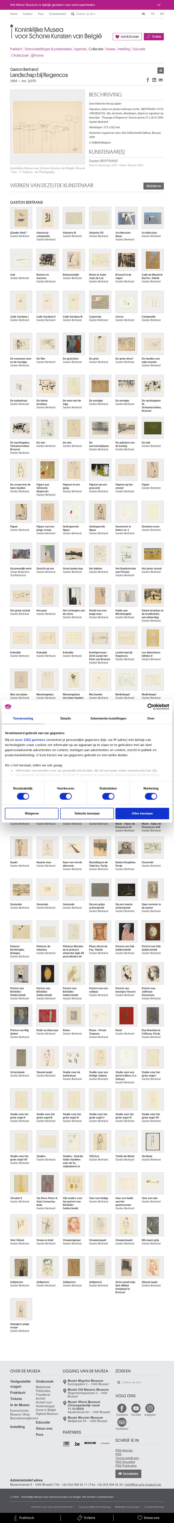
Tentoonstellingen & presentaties (48, 49)
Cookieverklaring (154, 1506)
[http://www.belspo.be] (66, 1444)
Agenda (80, 49)
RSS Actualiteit (125, 1462)
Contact (27, 13)
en (162, 13)
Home (13, 13)
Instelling (124, 49)
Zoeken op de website (73, 14)
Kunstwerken (160, 70)
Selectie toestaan (87, 813)
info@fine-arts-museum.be (143, 1484)
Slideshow (153, 186)
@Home (37, 55)
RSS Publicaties (126, 1465)
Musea (110, 49)
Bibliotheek (43, 1387)
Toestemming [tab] (23, 718)
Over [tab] (150, 718)
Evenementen (57, 13)
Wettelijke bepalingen (127, 1506)
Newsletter (131, 1474)
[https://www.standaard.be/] (105, 1443)
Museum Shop (20, 1414)
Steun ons (44, 1428)
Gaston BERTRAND (116, 163)
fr (152, 13)
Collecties (96, 49)
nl (143, 13)
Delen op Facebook (148, 80)
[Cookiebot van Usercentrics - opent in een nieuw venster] (150, 706)
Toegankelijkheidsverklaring (95, 1506)
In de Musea (19, 1404)
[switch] (66, 796)
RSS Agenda (124, 1450)
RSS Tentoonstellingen (127, 1456)
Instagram (150, 1414)
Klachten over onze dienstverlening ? (52, 1506)
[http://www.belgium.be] (77, 1444)
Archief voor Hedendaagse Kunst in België (46, 1406)
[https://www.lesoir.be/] (90, 1442)
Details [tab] (65, 718)
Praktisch (16, 49)
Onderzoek (20, 55)
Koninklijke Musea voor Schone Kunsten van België (11, 27)
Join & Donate (130, 36)
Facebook (122, 1414)
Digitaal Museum (47, 1414)
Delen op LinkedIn (154, 80)
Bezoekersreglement (24, 1418)
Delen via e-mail (160, 80)
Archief (40, 1398)
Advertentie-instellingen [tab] (108, 718)
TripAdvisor (121, 1428)
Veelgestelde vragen (20, 1384)
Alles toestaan (142, 813)
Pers (41, 13)
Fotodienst (43, 1394)
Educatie (139, 49)
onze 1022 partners (30, 740)
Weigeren (32, 813)
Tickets (156, 36)
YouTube (136, 1414)
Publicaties (43, 1391)
